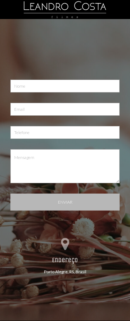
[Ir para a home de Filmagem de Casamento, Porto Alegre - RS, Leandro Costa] (65, 9)
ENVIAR (65, 202)
